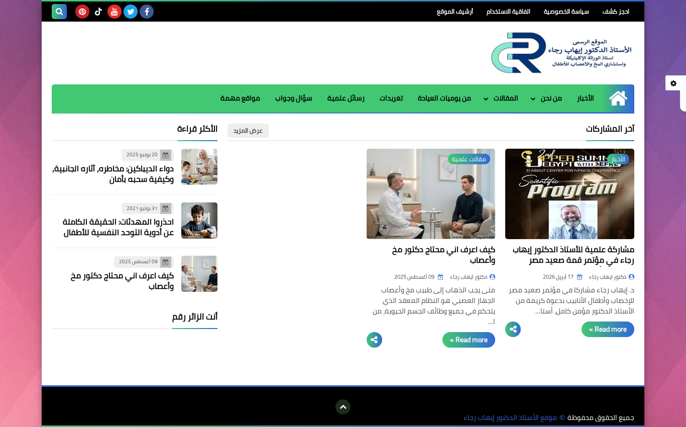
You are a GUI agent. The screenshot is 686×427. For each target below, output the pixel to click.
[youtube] (114, 12)
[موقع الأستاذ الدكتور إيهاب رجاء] (561, 53)
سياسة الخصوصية (566, 11)
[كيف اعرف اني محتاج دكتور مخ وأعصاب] (199, 274)
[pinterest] (82, 12)
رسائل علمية (346, 97)
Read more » (608, 329)
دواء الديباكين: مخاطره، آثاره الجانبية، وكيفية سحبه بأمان (113, 173)
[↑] (343, 406)
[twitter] (131, 12)
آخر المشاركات (610, 129)
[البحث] (59, 11)
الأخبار (585, 97)
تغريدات (391, 97)
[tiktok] (98, 12)
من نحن (551, 97)
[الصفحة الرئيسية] (618, 98)
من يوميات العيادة (444, 97)
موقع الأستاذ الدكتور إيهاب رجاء (510, 417)
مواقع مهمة (240, 97)
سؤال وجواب (293, 97)
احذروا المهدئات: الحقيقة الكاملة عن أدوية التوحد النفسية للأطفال (118, 227)
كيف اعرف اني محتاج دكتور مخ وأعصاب (443, 254)
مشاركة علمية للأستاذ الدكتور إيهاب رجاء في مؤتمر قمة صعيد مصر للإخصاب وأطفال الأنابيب (573, 260)
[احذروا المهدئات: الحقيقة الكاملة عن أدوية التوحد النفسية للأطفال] (199, 220)
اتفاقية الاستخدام (508, 11)
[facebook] (147, 12)
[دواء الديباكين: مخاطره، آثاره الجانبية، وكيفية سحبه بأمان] (199, 167)
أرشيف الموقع (455, 11)
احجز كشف (616, 11)
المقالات (506, 97)
